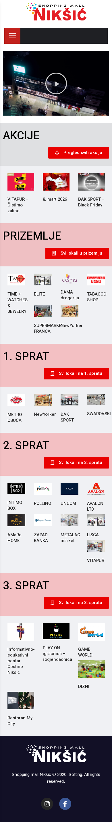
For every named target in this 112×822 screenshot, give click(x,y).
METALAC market (70, 538)
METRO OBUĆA (14, 417)
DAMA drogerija (70, 295)
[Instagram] (47, 804)
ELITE (39, 294)
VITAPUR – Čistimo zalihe (17, 205)
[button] (56, 83)
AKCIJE (21, 135)
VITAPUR (95, 560)
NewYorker (72, 325)
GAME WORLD (85, 652)
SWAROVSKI (99, 414)
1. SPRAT (26, 356)
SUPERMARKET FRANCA (49, 328)
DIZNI (83, 686)
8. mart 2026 (55, 199)
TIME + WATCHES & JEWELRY (17, 303)
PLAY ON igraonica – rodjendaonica (57, 654)
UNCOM (68, 503)
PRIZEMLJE (32, 236)
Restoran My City (19, 721)
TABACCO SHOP (96, 297)
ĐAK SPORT (67, 417)
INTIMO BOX (14, 505)
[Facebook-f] (65, 804)
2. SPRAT (26, 445)
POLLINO (42, 503)
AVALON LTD (95, 506)
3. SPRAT (26, 586)
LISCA (93, 535)
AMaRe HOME (14, 538)
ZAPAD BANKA (41, 538)
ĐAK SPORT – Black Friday (91, 202)
